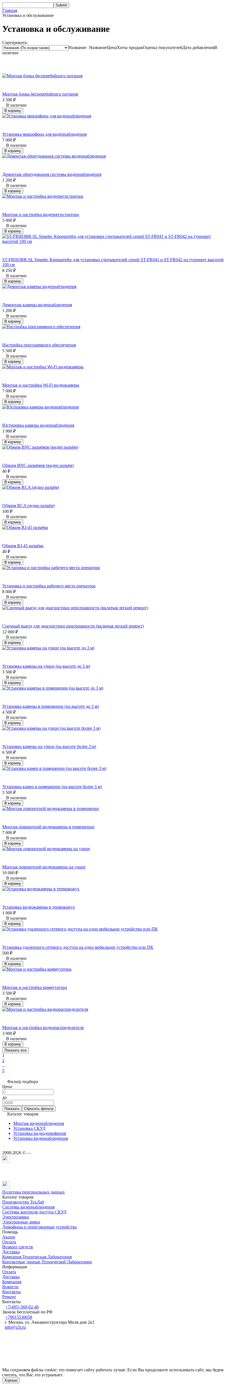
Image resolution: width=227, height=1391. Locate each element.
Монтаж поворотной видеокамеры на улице (44, 867)
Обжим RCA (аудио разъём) (28, 505)
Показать (12, 1109)
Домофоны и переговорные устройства (39, 1227)
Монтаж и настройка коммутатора (34, 987)
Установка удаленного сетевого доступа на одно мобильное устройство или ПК (77, 947)
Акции (8, 1237)
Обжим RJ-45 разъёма (22, 545)
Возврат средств (17, 1247)
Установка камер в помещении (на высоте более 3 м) (52, 786)
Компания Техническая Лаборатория (37, 1256)
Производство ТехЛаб (23, 1202)
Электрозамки (15, 1217)
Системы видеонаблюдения (28, 1207)
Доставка (11, 1251)
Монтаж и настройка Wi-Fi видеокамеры (40, 385)
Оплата (9, 1242)
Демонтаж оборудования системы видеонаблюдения (51, 174)
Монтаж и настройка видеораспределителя (43, 1027)
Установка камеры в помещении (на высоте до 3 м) (50, 706)
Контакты (11, 1291)
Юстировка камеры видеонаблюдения (38, 425)
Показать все (15, 1050)
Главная (9, 10)
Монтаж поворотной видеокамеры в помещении (48, 826)
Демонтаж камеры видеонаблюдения (37, 304)
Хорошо (10, 1380)
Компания (11, 1281)
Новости (10, 1286)
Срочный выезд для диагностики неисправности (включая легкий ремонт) (73, 626)
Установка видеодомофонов (39, 1133)
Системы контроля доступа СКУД (34, 1212)
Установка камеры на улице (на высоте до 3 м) (46, 666)
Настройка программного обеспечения (39, 345)
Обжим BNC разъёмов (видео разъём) (38, 465)
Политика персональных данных (33, 1192)
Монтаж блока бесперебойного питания (40, 94)
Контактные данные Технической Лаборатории (47, 1261)
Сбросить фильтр (38, 1109)
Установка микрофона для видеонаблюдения (44, 134)
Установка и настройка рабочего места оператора (49, 585)
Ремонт (9, 1296)
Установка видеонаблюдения (40, 1138)
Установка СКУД (29, 1128)
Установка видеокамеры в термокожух (38, 907)
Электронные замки (21, 1222)
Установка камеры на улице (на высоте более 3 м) (49, 746)
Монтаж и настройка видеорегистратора (40, 214)
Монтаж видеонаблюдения (38, 1123)
